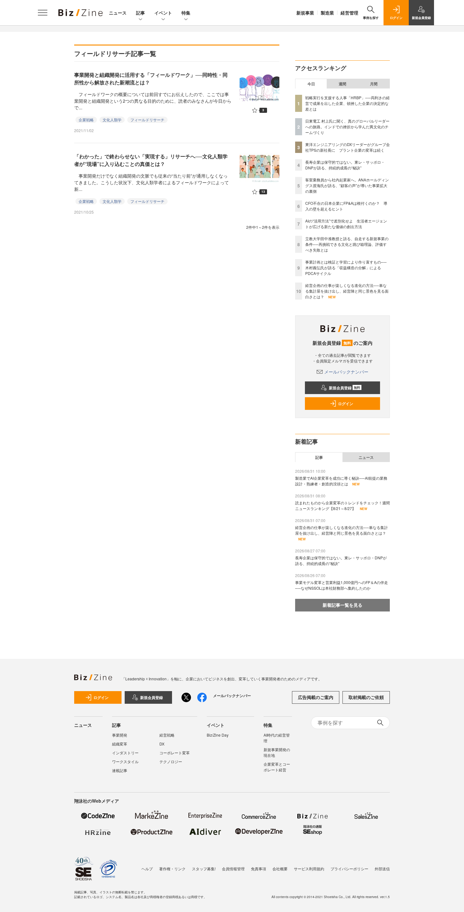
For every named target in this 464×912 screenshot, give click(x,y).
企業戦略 (86, 119)
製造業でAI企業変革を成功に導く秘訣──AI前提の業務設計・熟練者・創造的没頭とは (341, 480)
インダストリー (125, 752)
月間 (374, 84)
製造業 (327, 12)
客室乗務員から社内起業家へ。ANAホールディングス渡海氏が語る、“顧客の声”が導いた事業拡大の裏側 (347, 185)
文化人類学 (112, 119)
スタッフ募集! (204, 868)
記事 (140, 12)
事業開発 (119, 735)
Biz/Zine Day (218, 735)
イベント (163, 12)
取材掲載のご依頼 (366, 697)
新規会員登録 (344, 388)
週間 (342, 84)
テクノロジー (170, 761)
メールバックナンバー (346, 371)
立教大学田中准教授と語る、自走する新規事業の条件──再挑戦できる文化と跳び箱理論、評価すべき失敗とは (347, 244)
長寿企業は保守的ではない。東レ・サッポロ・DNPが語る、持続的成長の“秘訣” (345, 164)
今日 (311, 84)
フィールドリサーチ (147, 119)
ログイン (345, 403)
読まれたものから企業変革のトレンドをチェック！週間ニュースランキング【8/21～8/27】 (342, 505)
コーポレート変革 (174, 752)
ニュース (118, 12)
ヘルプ (147, 868)
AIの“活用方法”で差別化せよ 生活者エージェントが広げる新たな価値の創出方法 (346, 223)
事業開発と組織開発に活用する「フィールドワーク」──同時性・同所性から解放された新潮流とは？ (151, 78)
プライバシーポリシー (349, 868)
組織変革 (119, 743)
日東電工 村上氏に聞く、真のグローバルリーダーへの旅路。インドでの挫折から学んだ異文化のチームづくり (347, 126)
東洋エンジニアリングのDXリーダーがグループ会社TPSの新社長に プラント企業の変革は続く (347, 147)
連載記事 (119, 770)
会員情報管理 (233, 868)
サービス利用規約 (309, 868)
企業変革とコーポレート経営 (277, 766)
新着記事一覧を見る (342, 605)
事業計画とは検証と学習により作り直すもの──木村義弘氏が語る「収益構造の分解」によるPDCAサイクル (346, 267)
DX (161, 743)
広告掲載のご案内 (315, 697)
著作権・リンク (172, 868)
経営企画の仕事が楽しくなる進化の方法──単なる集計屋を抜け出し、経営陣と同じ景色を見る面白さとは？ (347, 291)
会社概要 (280, 868)
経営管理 (349, 12)
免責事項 (258, 868)
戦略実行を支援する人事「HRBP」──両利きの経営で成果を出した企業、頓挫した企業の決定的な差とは (347, 103)
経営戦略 (167, 735)
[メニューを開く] (42, 12)
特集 (185, 12)
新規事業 (305, 12)
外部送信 (382, 868)
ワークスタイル (125, 761)
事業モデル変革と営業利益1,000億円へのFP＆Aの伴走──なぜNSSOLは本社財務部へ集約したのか (341, 585)
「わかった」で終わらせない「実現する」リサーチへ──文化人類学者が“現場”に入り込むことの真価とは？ (151, 160)
